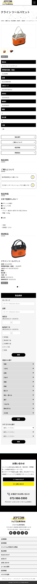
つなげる (6, 404)
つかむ (6, 368)
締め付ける (7, 408)
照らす (6, 391)
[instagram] (18, 533)
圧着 (5, 373)
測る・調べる (8, 395)
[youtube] (10, 533)
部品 (5, 350)
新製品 (6, 337)
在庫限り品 (7, 343)
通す (5, 400)
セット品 (7, 347)
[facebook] (22, 533)
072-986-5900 (18, 498)
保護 (5, 382)
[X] (14, 533)
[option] (18, 261)
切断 (5, 364)
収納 (5, 386)
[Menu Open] (34, 2)
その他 (6, 413)
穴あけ (6, 377)
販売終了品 (7, 340)
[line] (26, 533)
